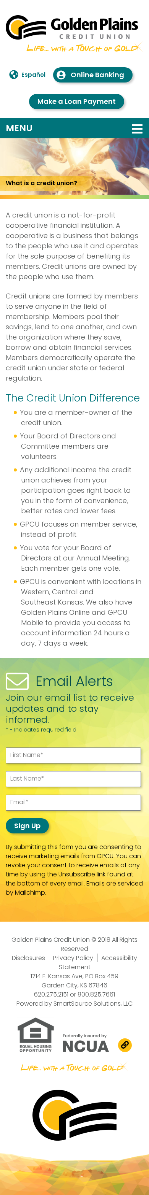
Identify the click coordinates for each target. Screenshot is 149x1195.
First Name (27, 755)
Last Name (27, 778)
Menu (68, 127)
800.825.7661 (96, 994)
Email (19, 802)
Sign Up (27, 825)
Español (33, 75)
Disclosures (28, 958)
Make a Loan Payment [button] (76, 101)
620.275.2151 (51, 994)
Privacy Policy (73, 958)
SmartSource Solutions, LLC (93, 1003)
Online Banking (97, 74)
